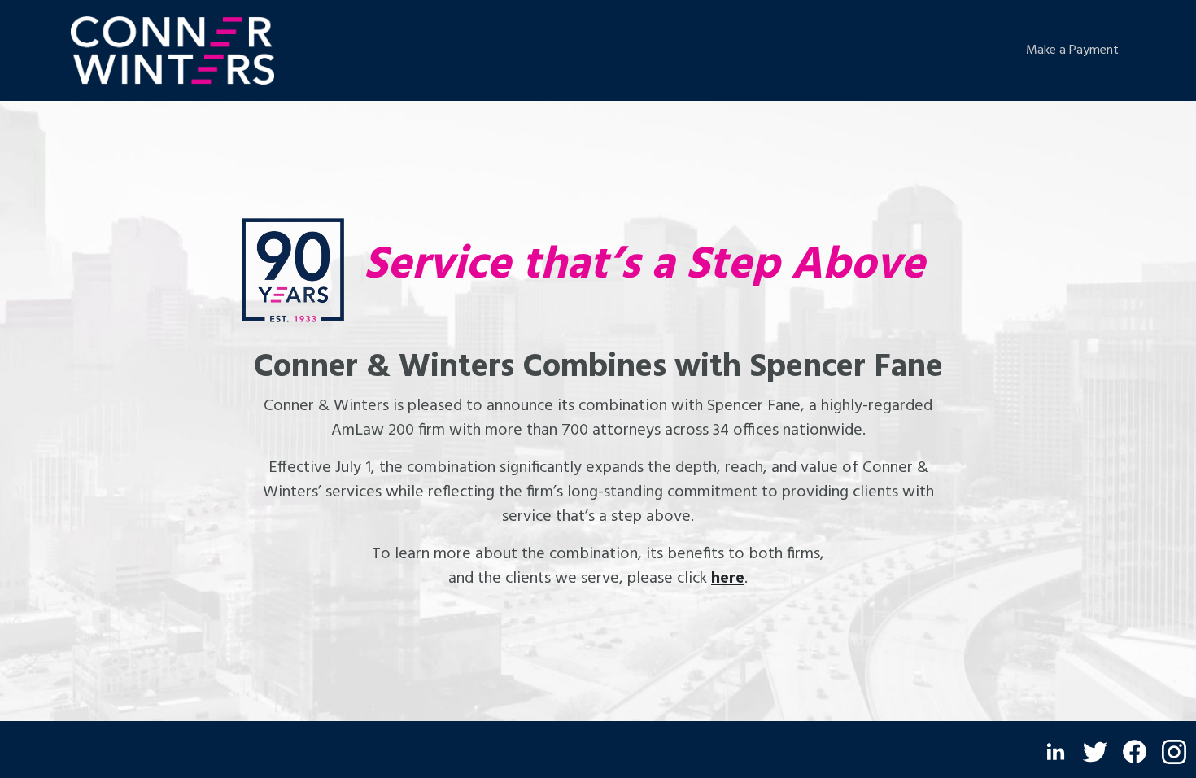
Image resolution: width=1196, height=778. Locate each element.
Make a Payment (1072, 50)
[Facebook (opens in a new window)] (1134, 751)
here (727, 579)
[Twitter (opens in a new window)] (1095, 752)
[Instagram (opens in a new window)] (1174, 752)
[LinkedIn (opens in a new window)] (1055, 751)
